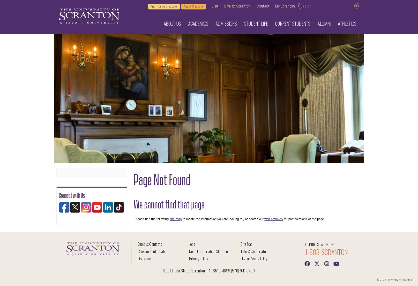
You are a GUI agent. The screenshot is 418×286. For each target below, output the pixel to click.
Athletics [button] (347, 23)
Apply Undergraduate (164, 6)
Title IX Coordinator (254, 251)
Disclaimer (145, 258)
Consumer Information (153, 251)
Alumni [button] (324, 23)
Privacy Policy (198, 258)
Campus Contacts (150, 244)
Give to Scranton (237, 6)
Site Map (247, 244)
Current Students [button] (292, 23)
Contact (262, 6)
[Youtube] (336, 263)
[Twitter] (317, 263)
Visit (214, 6)
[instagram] (326, 263)
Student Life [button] (256, 23)
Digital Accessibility (254, 258)
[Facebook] (307, 263)
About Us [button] (172, 23)
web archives (273, 219)
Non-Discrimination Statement (210, 251)
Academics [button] (198, 23)
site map (176, 219)
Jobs (192, 244)
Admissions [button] (226, 23)
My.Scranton (285, 6)
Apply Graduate (194, 6)
